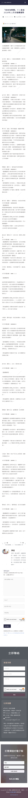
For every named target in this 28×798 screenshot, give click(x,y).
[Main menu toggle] (25, 2)
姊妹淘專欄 (18, 16)
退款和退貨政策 (14, 795)
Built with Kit (14, 779)
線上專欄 (23, 16)
